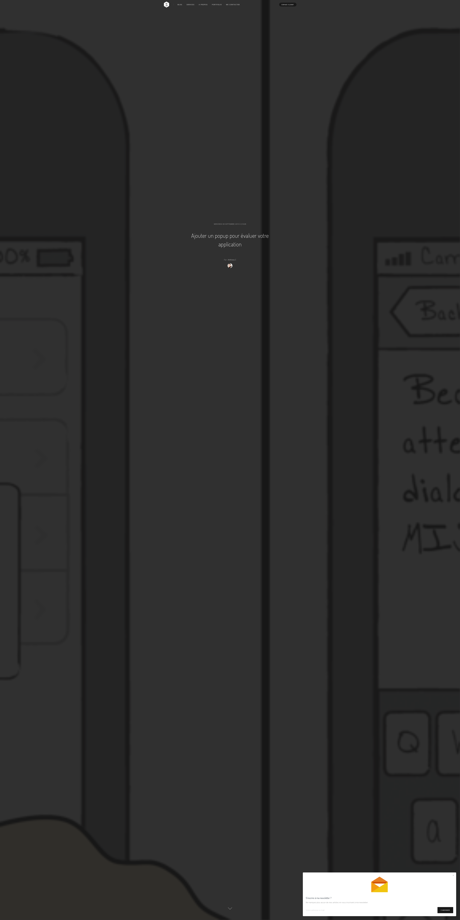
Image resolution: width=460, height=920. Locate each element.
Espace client (288, 5)
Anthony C (232, 260)
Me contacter (233, 4)
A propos (203, 4)
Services (190, 4)
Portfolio (217, 4)
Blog (180, 4)
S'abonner (445, 910)
